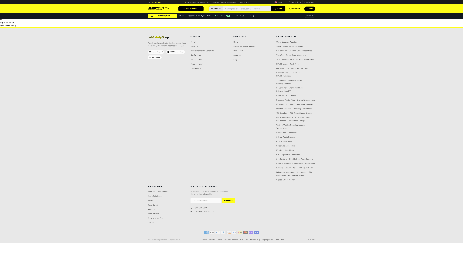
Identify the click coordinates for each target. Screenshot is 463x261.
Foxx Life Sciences (155, 196)
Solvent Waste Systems (285, 137)
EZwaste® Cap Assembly (286, 95)
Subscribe (228, 200)
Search (193, 42)
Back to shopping (8, 25)
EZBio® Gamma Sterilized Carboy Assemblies (294, 51)
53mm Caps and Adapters (286, 42)
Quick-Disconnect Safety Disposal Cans (292, 68)
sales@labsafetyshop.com (204, 211)
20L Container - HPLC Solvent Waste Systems (294, 159)
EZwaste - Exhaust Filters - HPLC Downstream (294, 168)
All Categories (162, 16)
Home (181, 16)
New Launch (222, 16)
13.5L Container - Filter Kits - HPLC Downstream (295, 59)
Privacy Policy (196, 59)
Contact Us (310, 16)
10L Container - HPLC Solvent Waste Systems (294, 113)
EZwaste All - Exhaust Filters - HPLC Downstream (295, 163)
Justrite (150, 222)
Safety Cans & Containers (286, 133)
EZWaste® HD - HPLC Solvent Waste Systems (294, 104)
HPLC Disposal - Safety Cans (287, 64)
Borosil (150, 200)
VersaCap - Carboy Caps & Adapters (291, 55)
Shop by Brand (191, 8)
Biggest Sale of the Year (285, 180)
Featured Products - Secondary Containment (294, 109)
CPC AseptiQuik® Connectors (288, 155)
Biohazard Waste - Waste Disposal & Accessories (295, 100)
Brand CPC (152, 209)
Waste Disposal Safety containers (289, 46)
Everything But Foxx (155, 218)
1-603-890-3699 (200, 208)
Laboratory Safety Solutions (199, 16)
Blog (252, 16)
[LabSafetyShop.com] (158, 8)
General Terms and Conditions (202, 51)
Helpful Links (196, 55)
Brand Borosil (153, 205)
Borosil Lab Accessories (285, 146)
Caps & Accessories (284, 141)
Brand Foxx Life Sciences (157, 192)
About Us (240, 16)
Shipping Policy (197, 64)
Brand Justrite (153, 214)
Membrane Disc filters (285, 150)
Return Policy (196, 68)
